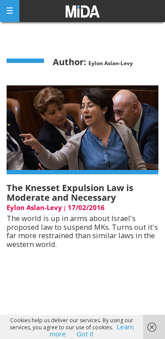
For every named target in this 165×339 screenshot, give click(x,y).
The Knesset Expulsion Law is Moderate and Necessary (70, 192)
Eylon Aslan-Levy (34, 207)
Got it (85, 333)
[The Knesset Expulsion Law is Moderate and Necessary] (82, 129)
